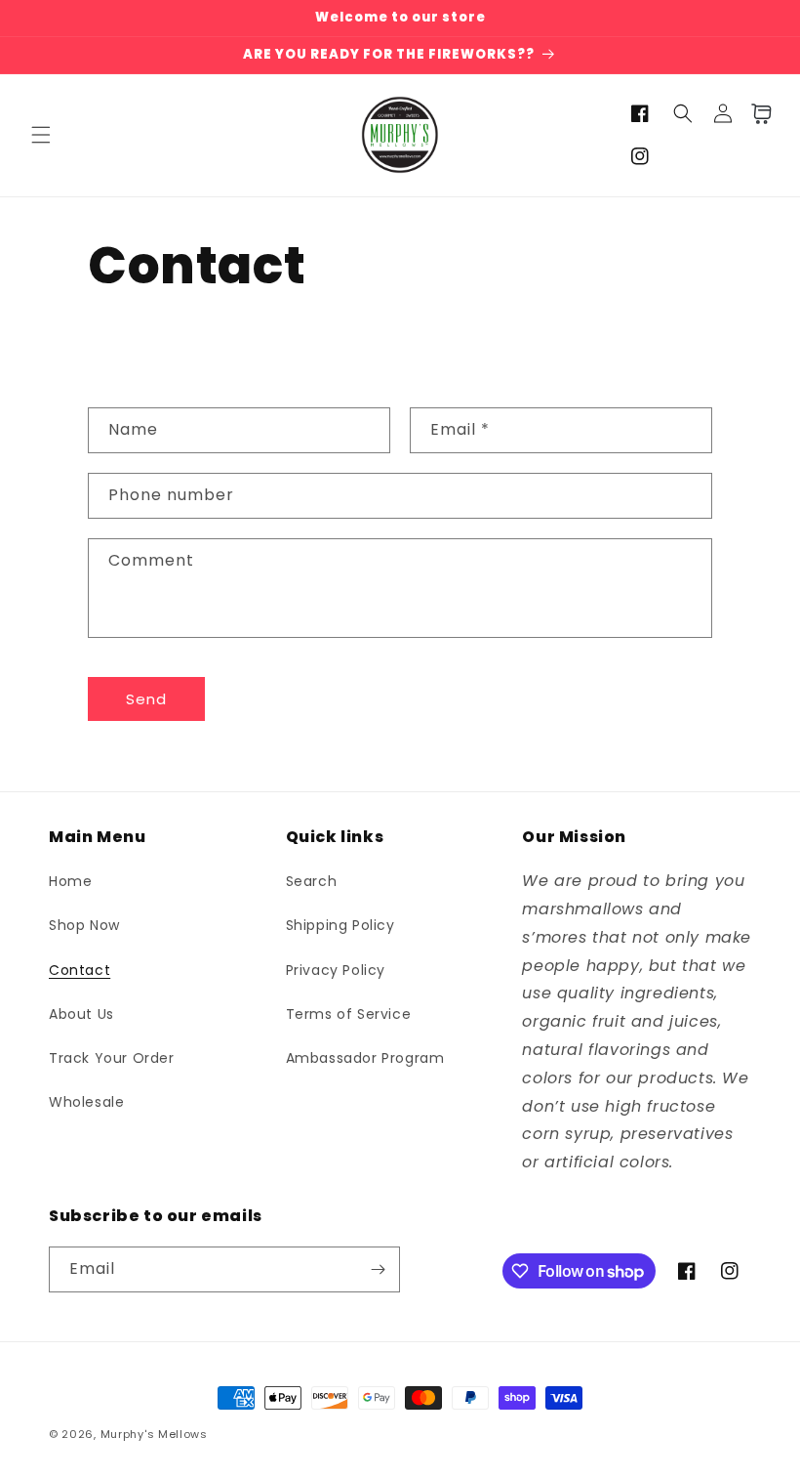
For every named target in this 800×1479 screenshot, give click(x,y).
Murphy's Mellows (154, 1434)
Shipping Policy (340, 925)
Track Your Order (112, 1058)
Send (146, 699)
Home (70, 881)
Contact (79, 970)
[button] (41, 134)
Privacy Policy (335, 970)
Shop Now (84, 925)
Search (312, 881)
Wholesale (86, 1102)
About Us (81, 1014)
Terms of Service (349, 1014)
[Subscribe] (377, 1269)
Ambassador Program (365, 1058)
